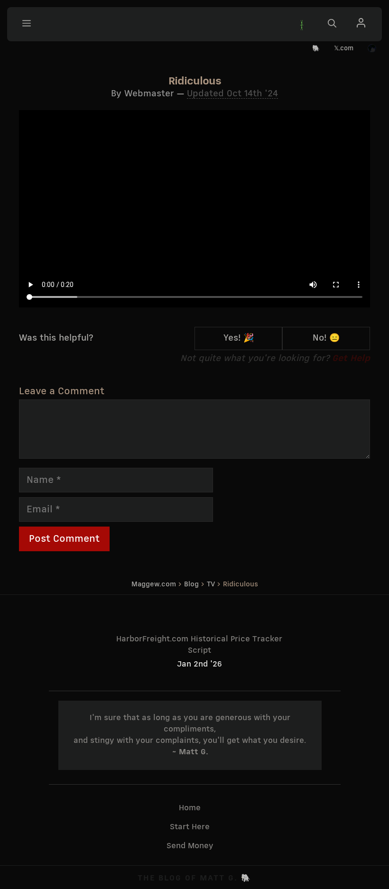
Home (190, 808)
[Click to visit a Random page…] (372, 48)
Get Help (351, 358)
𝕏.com (343, 49)
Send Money (190, 846)
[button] (301, 24)
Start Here (190, 827)
